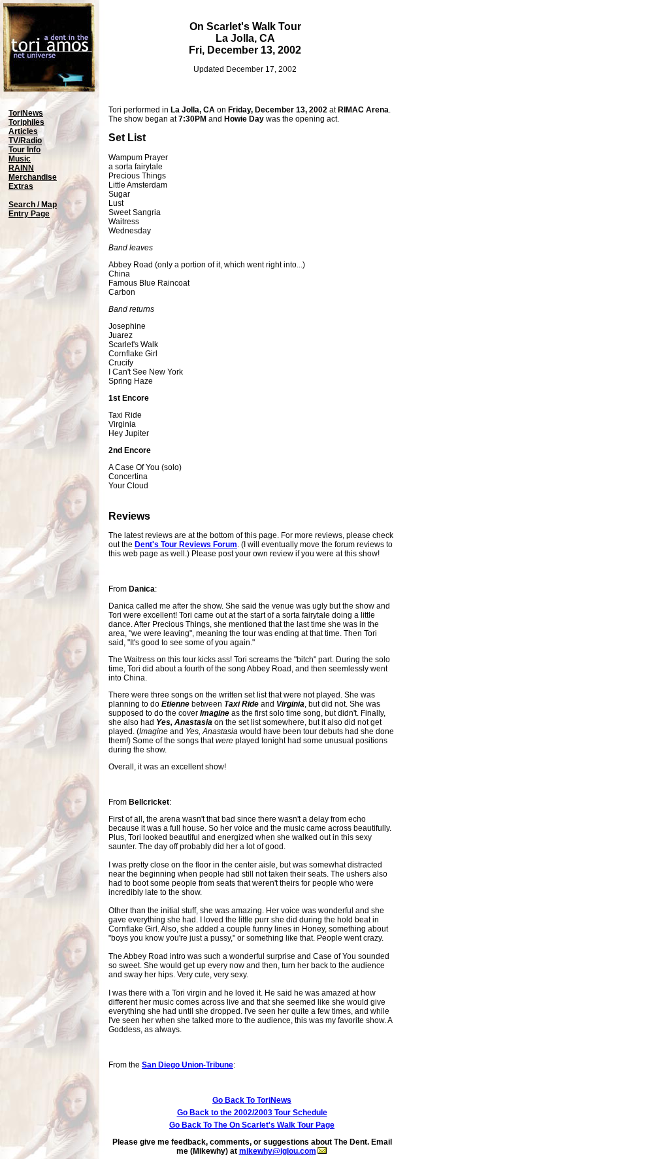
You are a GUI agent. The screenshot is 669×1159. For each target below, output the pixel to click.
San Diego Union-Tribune (187, 1064)
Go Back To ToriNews (251, 1100)
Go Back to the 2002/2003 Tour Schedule (252, 1112)
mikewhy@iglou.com (277, 1151)
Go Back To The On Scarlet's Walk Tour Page (251, 1125)
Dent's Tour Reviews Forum (186, 544)
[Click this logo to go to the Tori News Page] (49, 88)
